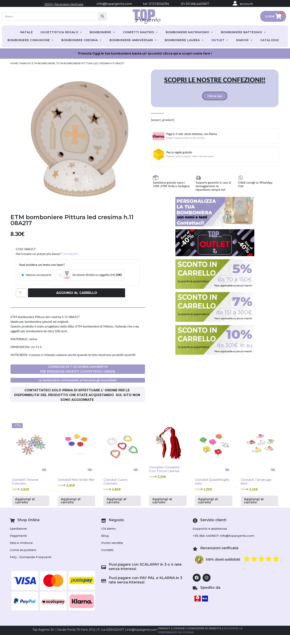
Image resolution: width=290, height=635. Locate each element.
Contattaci (70, 254)
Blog (105, 536)
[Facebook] (197, 578)
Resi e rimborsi (21, 543)
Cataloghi (269, 40)
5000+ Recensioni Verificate (64, 4)
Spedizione (18, 528)
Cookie (179, 628)
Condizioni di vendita (204, 628)
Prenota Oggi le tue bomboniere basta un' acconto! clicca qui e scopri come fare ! (145, 53)
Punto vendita (112, 543)
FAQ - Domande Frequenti (30, 557)
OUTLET (218, 40)
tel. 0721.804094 (152, 4)
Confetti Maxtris (138, 32)
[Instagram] (206, 578)
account (246, 4)
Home (14, 63)
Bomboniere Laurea (182, 40)
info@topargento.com (114, 4)
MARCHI (242, 40)
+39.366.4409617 (196, 4)
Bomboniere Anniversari (131, 40)
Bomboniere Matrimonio (187, 32)
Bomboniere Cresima (79, 40)
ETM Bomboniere (43, 63)
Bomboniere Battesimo (241, 32)
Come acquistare (23, 550)
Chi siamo (108, 528)
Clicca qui (214, 96)
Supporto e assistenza (210, 528)
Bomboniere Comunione (28, 40)
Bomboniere (100, 32)
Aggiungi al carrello (76, 293)
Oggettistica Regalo (59, 32)
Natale (26, 32)
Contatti (107, 550)
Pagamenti (18, 536)
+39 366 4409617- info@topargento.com (223, 536)
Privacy (164, 628)
